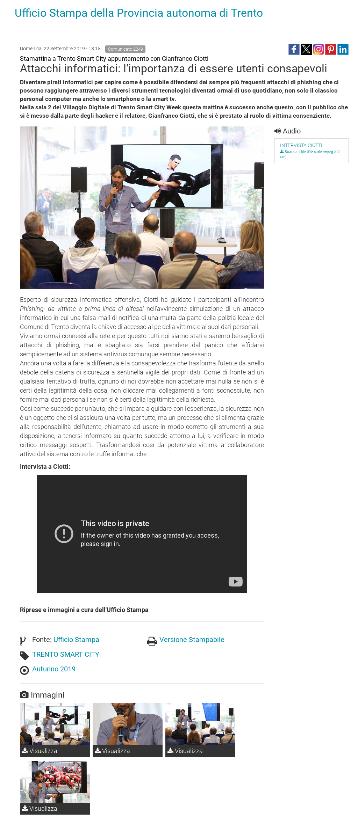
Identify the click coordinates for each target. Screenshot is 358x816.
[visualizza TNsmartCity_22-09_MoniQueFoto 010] (200, 724)
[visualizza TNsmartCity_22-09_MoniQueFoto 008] (55, 724)
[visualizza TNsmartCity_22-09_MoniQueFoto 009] (128, 724)
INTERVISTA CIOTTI (301, 145)
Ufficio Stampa (76, 639)
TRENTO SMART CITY (65, 654)
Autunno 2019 (54, 669)
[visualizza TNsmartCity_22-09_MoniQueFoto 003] (55, 782)
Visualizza (42, 751)
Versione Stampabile (191, 639)
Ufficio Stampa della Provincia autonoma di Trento (139, 13)
